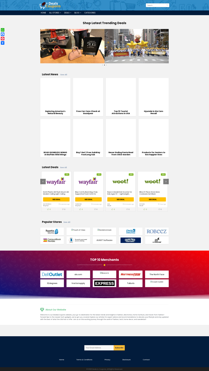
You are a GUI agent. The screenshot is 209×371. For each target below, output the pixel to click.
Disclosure (126, 359)
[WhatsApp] (2, 30)
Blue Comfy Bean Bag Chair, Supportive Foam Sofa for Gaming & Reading (86, 194)
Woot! (109, 206)
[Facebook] (2, 34)
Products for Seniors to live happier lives (153, 153)
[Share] (2, 43)
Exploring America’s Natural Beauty (55, 112)
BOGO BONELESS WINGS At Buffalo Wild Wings (55, 153)
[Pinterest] (2, 38)
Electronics (47, 204)
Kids (108, 204)
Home (43, 12)
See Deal (56, 199)
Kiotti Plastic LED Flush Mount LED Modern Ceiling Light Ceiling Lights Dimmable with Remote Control (56, 195)
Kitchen (142, 204)
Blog (76, 12)
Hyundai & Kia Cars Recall (153, 112)
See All (63, 74)
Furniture (78, 204)
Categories (89, 12)
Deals (66, 12)
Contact (146, 359)
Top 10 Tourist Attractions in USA (121, 112)
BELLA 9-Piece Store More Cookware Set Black (149, 193)
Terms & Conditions (84, 359)
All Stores (54, 12)
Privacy (107, 359)
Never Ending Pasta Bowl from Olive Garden (121, 153)
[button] (42, 46)
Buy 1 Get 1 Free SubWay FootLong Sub (88, 153)
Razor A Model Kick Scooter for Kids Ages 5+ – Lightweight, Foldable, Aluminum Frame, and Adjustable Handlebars (119, 195)
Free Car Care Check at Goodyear (88, 112)
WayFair (46, 206)
